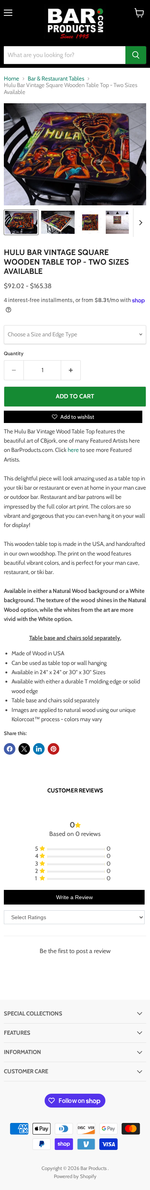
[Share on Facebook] (9, 749)
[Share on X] (24, 749)
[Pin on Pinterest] (53, 749)
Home (11, 79)
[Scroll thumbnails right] (139, 222)
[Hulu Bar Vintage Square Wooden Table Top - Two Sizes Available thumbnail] (21, 222)
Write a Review (74, 897)
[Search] (135, 55)
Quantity (13, 353)
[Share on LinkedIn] (39, 749)
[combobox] (64, 55)
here (73, 449)
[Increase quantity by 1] (71, 370)
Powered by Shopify (75, 1176)
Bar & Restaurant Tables (56, 79)
